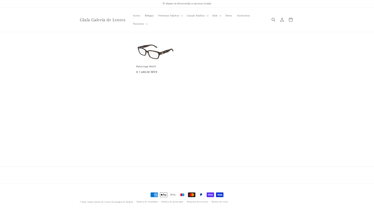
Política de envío (220, 201)
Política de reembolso (147, 201)
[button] (170, 16)
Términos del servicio (197, 201)
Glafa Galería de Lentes (99, 202)
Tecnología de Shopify (122, 202)
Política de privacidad (172, 201)
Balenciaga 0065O (146, 66)
